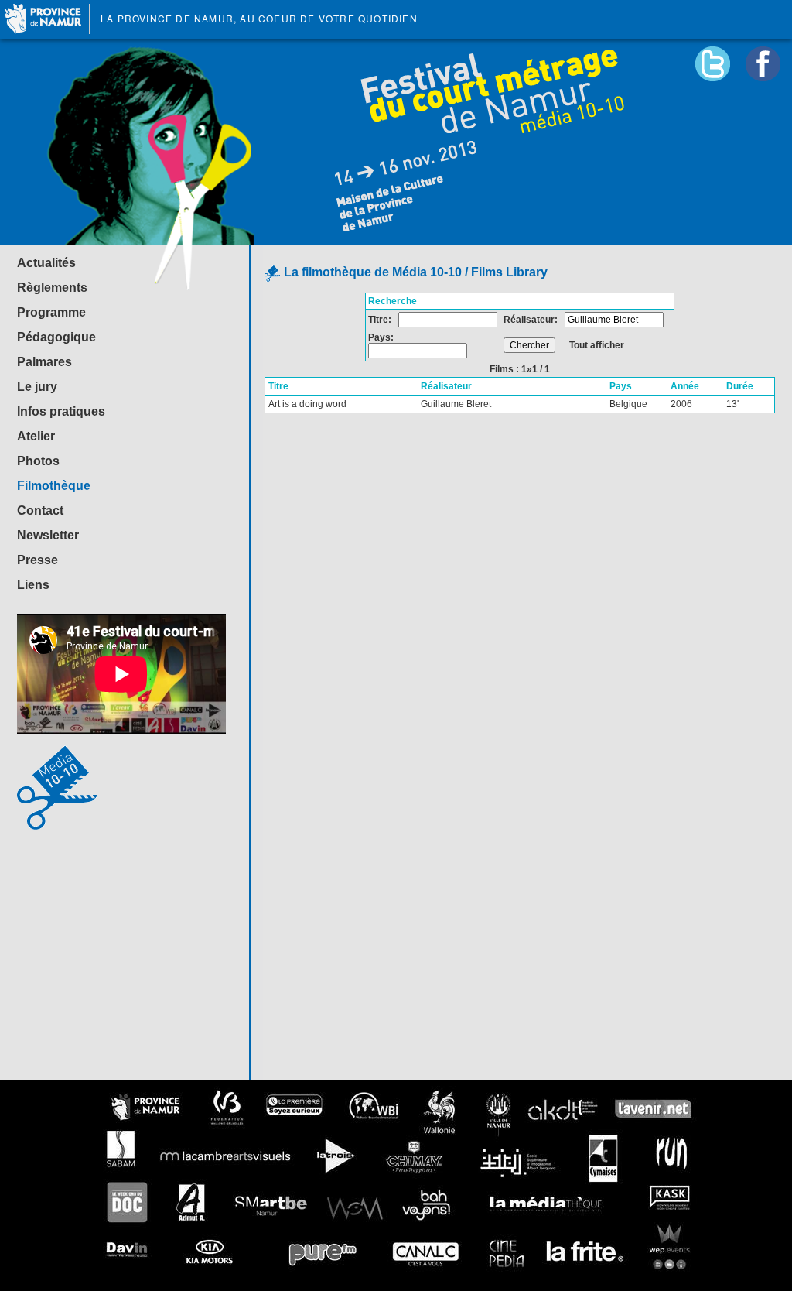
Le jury (37, 386)
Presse (37, 560)
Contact (40, 510)
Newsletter (48, 535)
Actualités (46, 262)
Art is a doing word (307, 404)
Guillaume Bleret (456, 404)
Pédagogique (56, 337)
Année (685, 386)
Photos (38, 460)
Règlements (52, 287)
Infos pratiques (61, 411)
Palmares (44, 361)
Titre (278, 386)
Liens (33, 584)
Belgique (628, 404)
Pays (620, 386)
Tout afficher (596, 345)
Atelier (36, 436)
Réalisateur (446, 386)
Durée (739, 386)
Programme (51, 312)
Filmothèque (53, 485)
